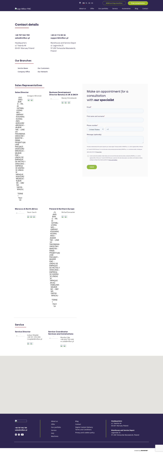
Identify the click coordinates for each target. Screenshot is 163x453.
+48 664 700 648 (67, 339)
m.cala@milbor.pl (67, 341)
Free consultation (138, 3)
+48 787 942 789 (22, 35)
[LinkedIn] (16, 435)
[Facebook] (19, 435)
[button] (103, 363)
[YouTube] (22, 435)
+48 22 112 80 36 (58, 35)
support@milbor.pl (59, 38)
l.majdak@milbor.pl (34, 339)
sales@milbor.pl (22, 38)
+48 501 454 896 (33, 337)
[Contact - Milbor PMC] (23, 8)
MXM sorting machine (114, 3)
